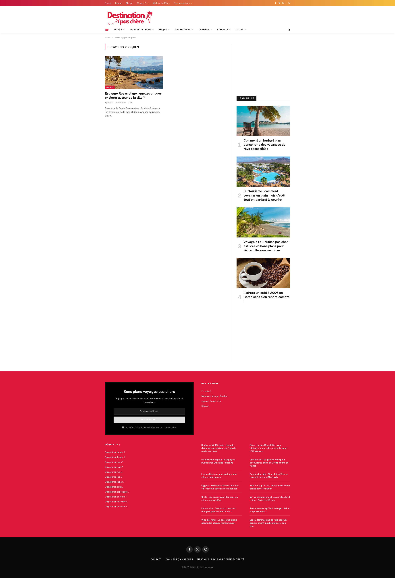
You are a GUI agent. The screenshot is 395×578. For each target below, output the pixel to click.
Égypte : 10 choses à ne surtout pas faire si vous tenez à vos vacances (220, 487)
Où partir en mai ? (113, 472)
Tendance (204, 29)
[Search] (288, 29)
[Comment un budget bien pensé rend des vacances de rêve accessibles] (263, 121)
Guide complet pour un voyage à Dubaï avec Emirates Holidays (218, 461)
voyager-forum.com (211, 401)
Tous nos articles (182, 3)
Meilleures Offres (161, 3)
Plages (163, 29)
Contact (156, 559)
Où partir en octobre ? (116, 496)
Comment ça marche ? (179, 559)
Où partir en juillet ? (114, 482)
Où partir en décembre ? (117, 506)
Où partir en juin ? (113, 477)
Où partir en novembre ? (116, 501)
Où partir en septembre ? (117, 492)
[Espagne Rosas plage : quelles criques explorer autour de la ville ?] (134, 72)
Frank (110, 103)
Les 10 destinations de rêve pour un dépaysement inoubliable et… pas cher (268, 523)
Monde (129, 3)
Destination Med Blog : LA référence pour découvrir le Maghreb (269, 475)
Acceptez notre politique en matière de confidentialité (150, 427)
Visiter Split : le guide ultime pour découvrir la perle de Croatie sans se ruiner (269, 462)
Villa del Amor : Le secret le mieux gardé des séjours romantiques (219, 521)
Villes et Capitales (140, 29)
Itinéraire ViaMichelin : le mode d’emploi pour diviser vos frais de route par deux (218, 448)
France (108, 3)
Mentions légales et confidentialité (220, 559)
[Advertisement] (263, 66)
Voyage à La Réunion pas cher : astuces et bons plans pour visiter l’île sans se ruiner (266, 246)
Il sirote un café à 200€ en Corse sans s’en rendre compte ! (267, 297)
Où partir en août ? (114, 487)
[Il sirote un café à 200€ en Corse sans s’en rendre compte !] (263, 273)
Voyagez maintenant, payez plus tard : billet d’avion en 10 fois (270, 498)
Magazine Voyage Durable (214, 396)
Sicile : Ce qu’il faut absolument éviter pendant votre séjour (270, 487)
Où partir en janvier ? (115, 452)
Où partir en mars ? (114, 462)
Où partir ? (141, 3)
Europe (118, 3)
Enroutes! (206, 391)
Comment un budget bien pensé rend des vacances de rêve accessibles (264, 145)
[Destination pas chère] (129, 17)
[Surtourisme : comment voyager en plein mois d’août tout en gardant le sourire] (263, 172)
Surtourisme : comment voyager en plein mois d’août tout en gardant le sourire (264, 195)
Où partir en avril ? (114, 467)
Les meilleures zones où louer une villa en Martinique (219, 475)
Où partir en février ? (115, 457)
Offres (239, 29)
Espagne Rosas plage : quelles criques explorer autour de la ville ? (133, 96)
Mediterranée (182, 29)
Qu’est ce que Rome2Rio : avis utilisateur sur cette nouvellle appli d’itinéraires (268, 448)
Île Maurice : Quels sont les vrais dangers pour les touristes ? (218, 510)
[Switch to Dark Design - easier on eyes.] (288, 3)
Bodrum (205, 406)
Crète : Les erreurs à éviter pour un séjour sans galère (219, 498)
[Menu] (106, 29)
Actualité (222, 29)
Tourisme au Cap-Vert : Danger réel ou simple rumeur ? (270, 510)
